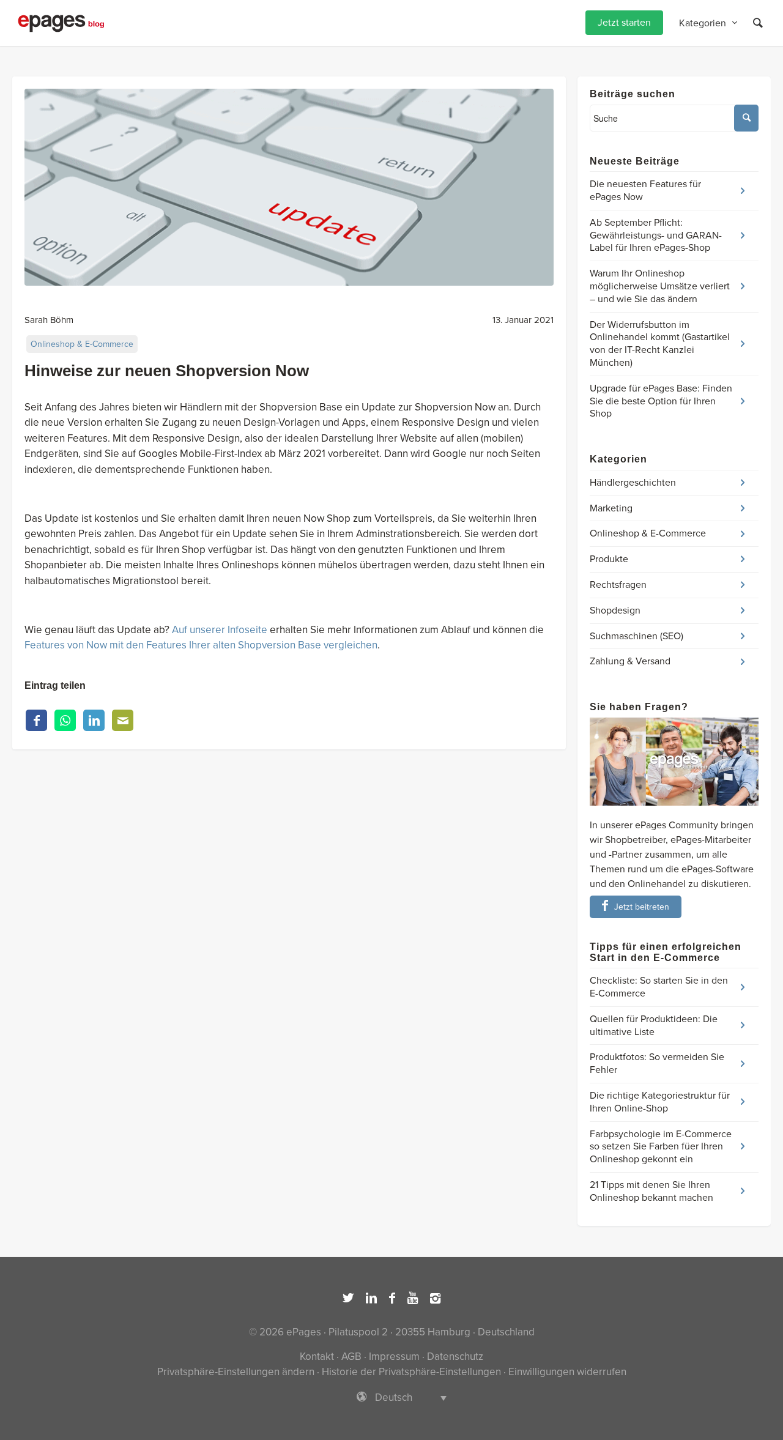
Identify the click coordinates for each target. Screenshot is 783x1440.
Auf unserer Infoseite (219, 629)
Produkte (609, 559)
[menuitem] (624, 23)
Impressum (394, 1356)
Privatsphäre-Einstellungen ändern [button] (235, 1371)
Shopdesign (615, 610)
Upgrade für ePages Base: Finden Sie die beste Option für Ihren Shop (661, 401)
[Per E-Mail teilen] (122, 720)
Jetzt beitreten (641, 907)
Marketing (611, 508)
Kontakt (317, 1356)
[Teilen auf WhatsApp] (65, 720)
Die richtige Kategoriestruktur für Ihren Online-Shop (660, 1102)
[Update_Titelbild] (289, 187)
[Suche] (758, 23)
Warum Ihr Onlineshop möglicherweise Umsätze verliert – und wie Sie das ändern (660, 286)
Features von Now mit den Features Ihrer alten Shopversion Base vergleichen (200, 645)
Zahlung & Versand (630, 661)
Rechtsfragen (618, 585)
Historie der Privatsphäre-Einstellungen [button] (411, 1371)
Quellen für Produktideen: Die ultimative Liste (654, 1025)
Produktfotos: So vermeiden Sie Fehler (657, 1063)
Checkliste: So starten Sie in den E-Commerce (659, 987)
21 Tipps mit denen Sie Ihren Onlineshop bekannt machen (651, 1191)
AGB (351, 1356)
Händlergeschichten (633, 483)
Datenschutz (455, 1356)
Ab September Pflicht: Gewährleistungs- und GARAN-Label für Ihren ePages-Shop (656, 235)
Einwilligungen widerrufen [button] (567, 1371)
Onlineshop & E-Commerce (82, 344)
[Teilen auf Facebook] (36, 720)
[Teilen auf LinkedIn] (94, 720)
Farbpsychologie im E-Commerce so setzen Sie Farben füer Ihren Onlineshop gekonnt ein (661, 1147)
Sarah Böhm (48, 319)
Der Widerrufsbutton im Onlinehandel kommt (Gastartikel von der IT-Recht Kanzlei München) (660, 344)
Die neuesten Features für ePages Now (645, 190)
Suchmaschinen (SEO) (636, 636)
